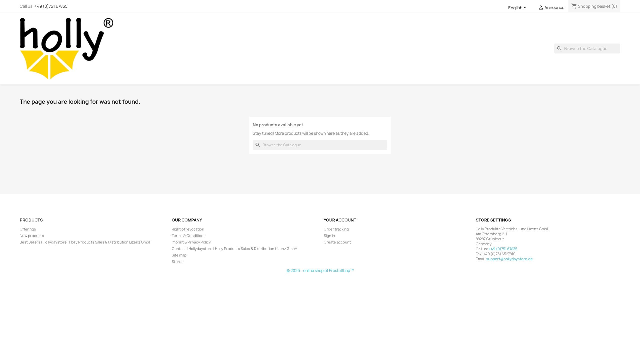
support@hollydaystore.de (509, 258)
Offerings (28, 229)
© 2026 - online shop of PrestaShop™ (320, 270)
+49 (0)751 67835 (51, 6)
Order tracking (336, 229)
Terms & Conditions (189, 235)
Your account (340, 220)
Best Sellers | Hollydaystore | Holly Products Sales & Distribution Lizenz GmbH (86, 242)
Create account (337, 242)
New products (32, 235)
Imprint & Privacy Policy (191, 242)
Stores (178, 261)
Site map (179, 255)
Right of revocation (188, 229)
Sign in (329, 235)
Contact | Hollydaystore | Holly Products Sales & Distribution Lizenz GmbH (234, 248)
